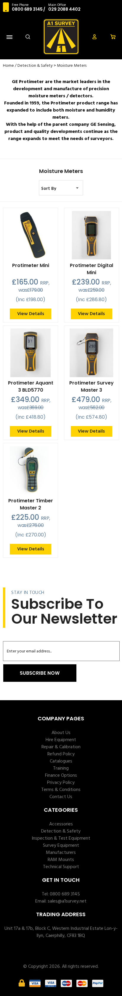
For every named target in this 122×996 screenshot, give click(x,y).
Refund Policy (61, 754)
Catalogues (61, 761)
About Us (61, 733)
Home (8, 65)
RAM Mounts (61, 860)
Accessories (61, 824)
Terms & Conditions (61, 790)
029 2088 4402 (64, 9)
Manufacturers (61, 853)
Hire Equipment (61, 740)
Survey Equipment (61, 845)
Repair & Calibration (61, 747)
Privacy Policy (61, 783)
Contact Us (60, 797)
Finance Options (61, 775)
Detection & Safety (35, 65)
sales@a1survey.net (67, 901)
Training (61, 768)
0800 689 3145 (27, 9)
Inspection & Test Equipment (61, 838)
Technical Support (61, 867)
